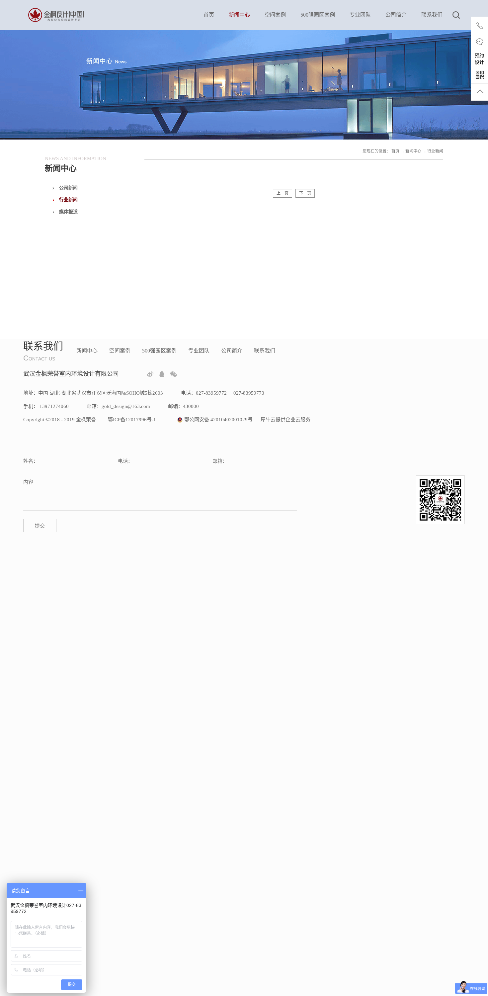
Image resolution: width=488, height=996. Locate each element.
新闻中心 (413, 151)
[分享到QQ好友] (162, 374)
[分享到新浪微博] (150, 374)
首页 (208, 15)
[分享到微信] (173, 374)
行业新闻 (435, 151)
